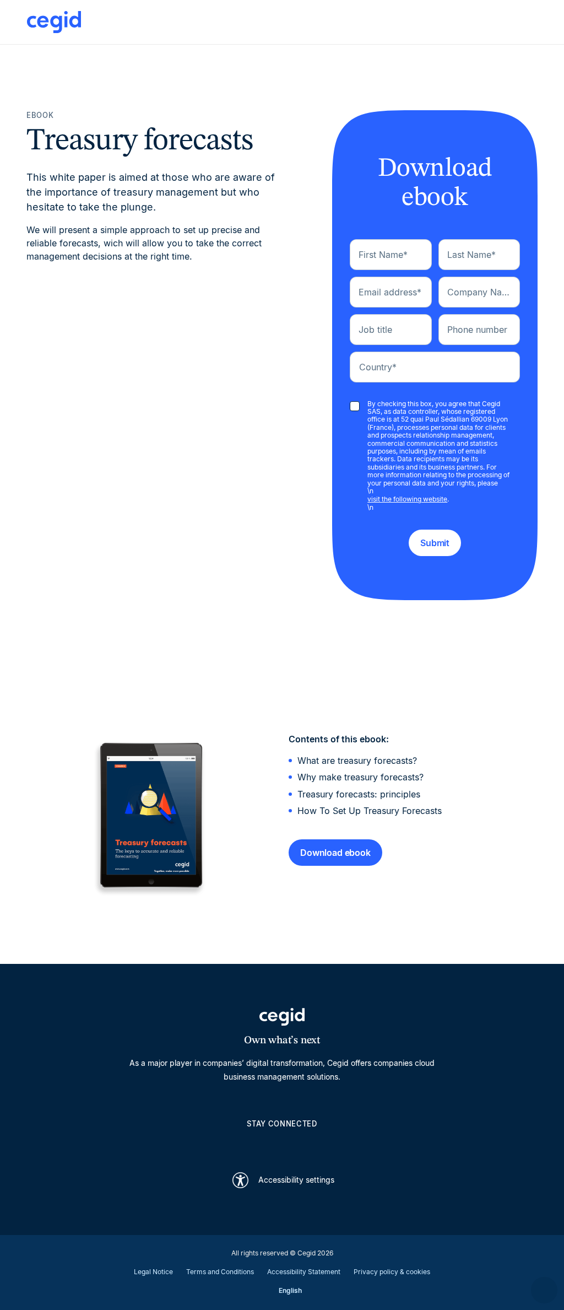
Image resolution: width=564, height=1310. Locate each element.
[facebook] (334, 1143)
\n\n (438, 456)
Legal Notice (153, 1272)
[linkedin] (229, 1143)
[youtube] (255, 1143)
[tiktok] (308, 1143)
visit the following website (407, 499)
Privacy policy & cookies (392, 1272)
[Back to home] (54, 22)
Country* (378, 367)
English (290, 1290)
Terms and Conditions (220, 1272)
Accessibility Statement (303, 1272)
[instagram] (282, 1143)
